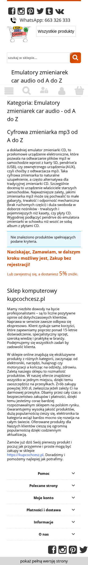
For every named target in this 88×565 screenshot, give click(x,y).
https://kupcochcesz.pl (25, 454)
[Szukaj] (75, 57)
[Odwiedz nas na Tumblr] (49, 12)
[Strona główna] (19, 34)
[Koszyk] (79, 91)
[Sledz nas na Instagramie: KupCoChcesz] (21, 12)
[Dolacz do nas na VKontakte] (59, 12)
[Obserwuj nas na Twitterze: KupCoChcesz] (40, 12)
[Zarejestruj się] (61, 91)
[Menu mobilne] (9, 91)
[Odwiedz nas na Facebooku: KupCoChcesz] (11, 12)
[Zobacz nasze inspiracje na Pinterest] (30, 12)
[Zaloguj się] (44, 90)
